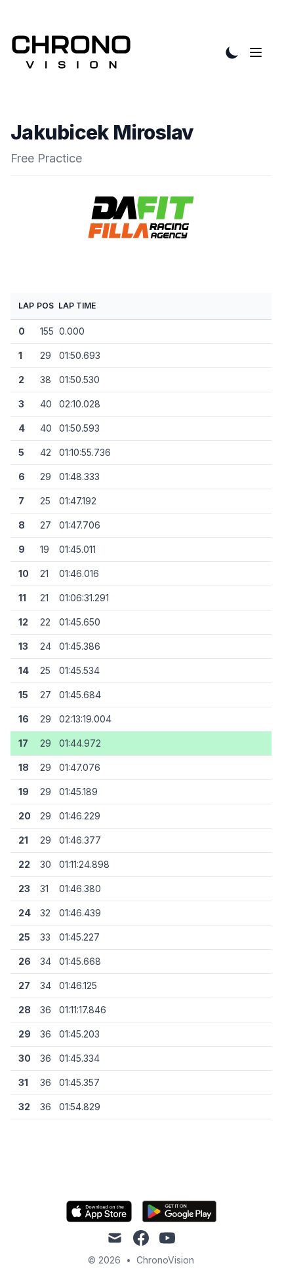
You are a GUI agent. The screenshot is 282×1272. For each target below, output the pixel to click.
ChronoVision (165, 1259)
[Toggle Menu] (258, 52)
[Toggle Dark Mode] (232, 52)
